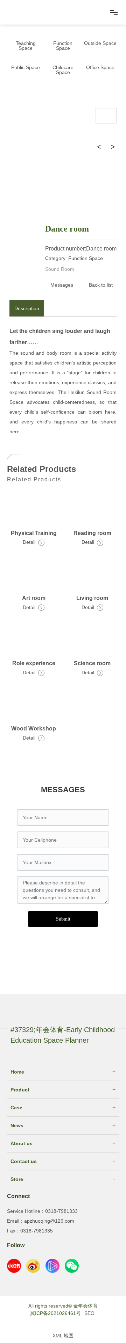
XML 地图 (63, 1335)
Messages (61, 285)
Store (16, 1179)
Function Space (62, 45)
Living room (92, 598)
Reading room (92, 533)
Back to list (101, 285)
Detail (30, 542)
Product (19, 1090)
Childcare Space (63, 70)
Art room (34, 598)
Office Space (100, 67)
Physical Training (34, 533)
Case (16, 1107)
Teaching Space (26, 45)
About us (21, 1143)
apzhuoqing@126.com (49, 1221)
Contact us (23, 1161)
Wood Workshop (33, 728)
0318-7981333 (61, 1211)
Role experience (33, 663)
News (16, 1125)
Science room (92, 663)
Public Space (25, 67)
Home (17, 1072)
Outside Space (100, 43)
